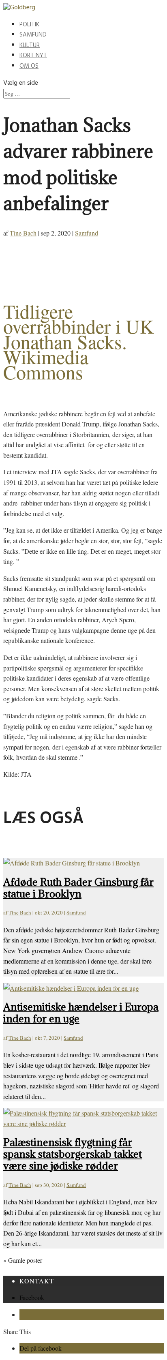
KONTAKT (36, 1280)
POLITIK (29, 25)
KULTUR (29, 46)
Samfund (86, 233)
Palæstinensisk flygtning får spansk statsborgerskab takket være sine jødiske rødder (72, 1153)
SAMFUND (33, 35)
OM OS (29, 67)
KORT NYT (33, 56)
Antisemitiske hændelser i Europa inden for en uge (80, 1012)
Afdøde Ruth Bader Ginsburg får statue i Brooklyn (78, 887)
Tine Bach (23, 233)
